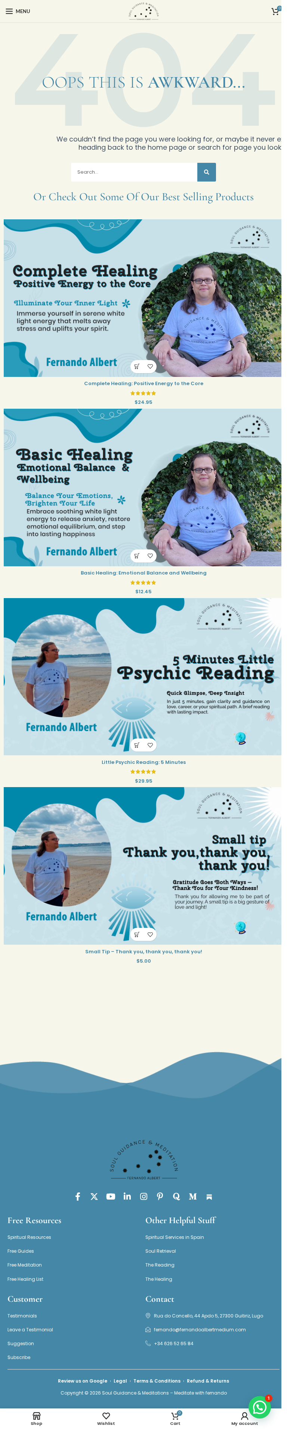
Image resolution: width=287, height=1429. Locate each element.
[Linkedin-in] (127, 1196)
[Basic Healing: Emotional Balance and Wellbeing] (143, 487)
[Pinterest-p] (160, 1196)
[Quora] (176, 1196)
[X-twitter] (94, 1196)
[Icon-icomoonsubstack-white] (209, 1196)
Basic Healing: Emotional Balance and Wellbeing (144, 572)
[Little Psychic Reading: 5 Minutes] (143, 677)
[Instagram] (143, 1196)
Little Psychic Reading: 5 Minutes (144, 762)
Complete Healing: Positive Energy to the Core (143, 383)
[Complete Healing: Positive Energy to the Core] (143, 298)
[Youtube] (110, 1196)
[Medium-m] (193, 1196)
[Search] (206, 172)
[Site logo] (143, 11)
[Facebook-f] (78, 1196)
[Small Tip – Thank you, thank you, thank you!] (143, 866)
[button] (137, 366)
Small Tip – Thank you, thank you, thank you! (143, 951)
